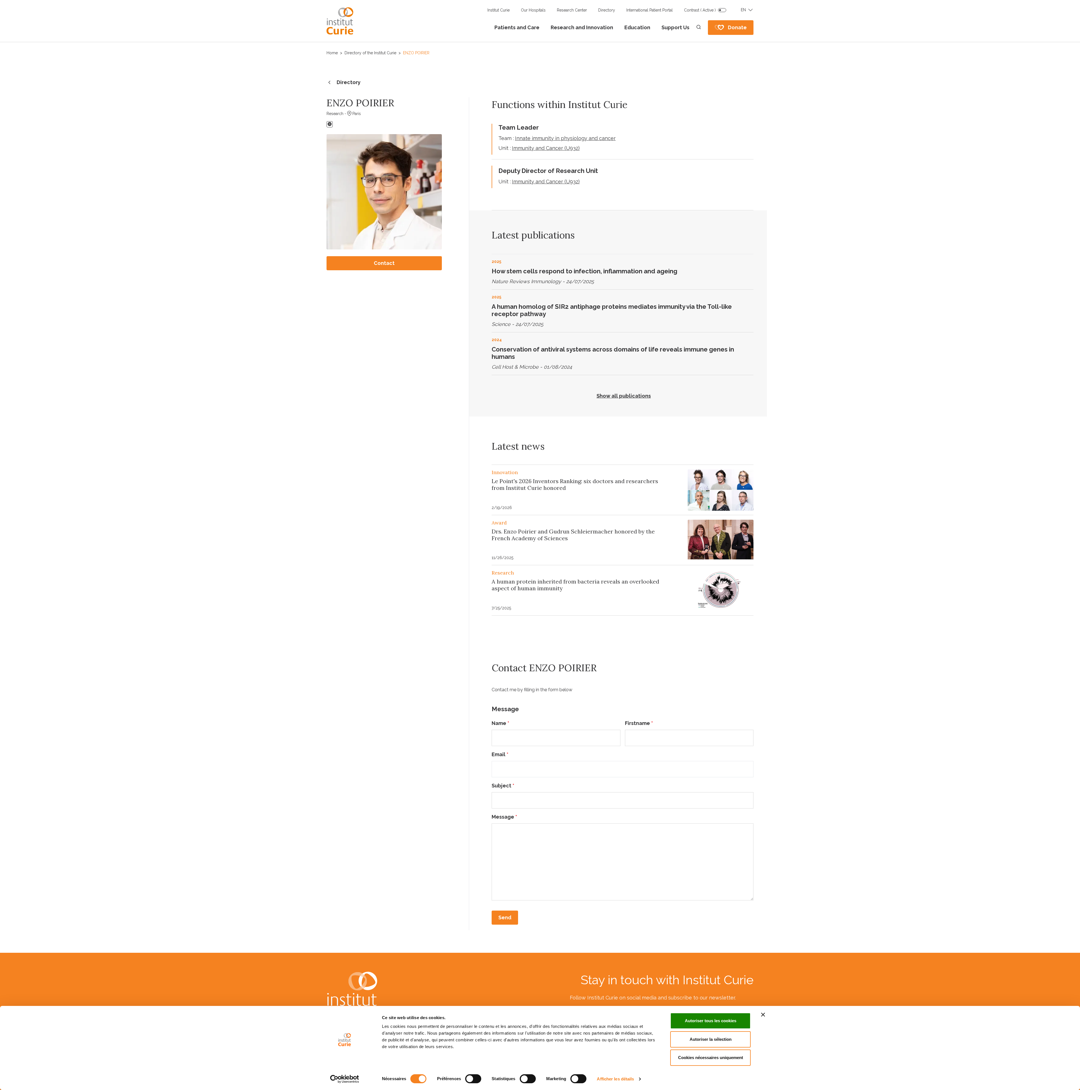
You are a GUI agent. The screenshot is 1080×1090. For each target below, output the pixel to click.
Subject (503, 786)
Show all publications (624, 396)
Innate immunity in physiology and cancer (565, 138)
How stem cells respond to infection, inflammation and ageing (584, 271)
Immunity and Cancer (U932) (546, 148)
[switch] (473, 1078)
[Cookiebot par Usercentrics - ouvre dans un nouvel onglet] (344, 1079)
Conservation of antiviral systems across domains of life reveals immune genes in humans (613, 353)
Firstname (639, 723)
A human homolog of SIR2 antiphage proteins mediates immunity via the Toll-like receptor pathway (612, 310)
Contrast (700, 10)
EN (743, 10)
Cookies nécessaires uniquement (710, 1057)
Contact (384, 263)
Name (500, 723)
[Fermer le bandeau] (763, 1015)
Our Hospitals (533, 10)
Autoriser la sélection (711, 1039)
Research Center (572, 10)
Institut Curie (498, 10)
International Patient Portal (649, 10)
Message (504, 817)
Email (500, 754)
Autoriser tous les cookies (710, 1020)
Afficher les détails (615, 1079)
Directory (606, 10)
